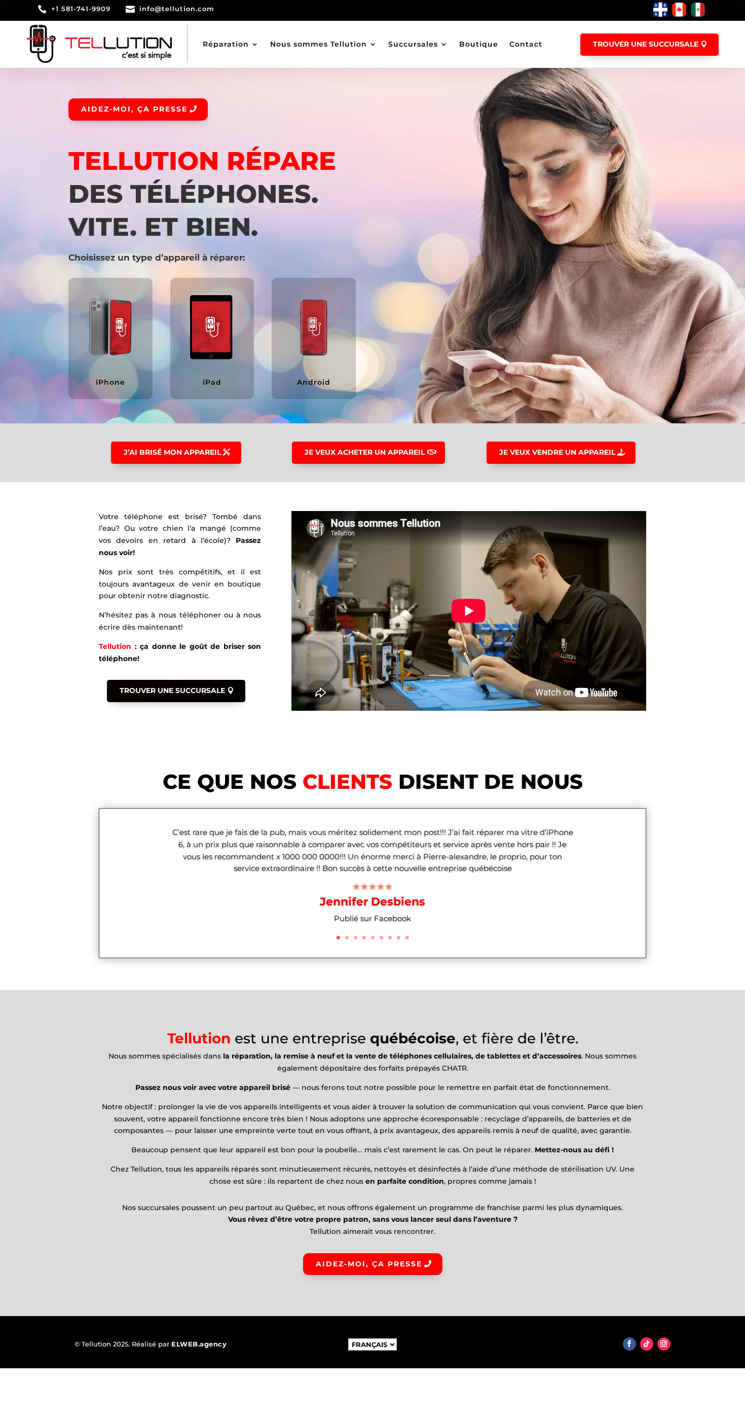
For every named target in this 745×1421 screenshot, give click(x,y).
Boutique (478, 44)
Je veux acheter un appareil (365, 452)
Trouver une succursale (645, 44)
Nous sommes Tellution (318, 44)
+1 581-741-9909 (80, 9)
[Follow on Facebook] (629, 1344)
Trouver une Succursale (172, 690)
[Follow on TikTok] (646, 1344)
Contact (525, 44)
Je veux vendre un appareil (557, 452)
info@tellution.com (176, 9)
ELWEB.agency (199, 1344)
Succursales (413, 44)
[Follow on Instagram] (663, 1344)
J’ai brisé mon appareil (172, 452)
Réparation (226, 44)
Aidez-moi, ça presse (134, 109)
